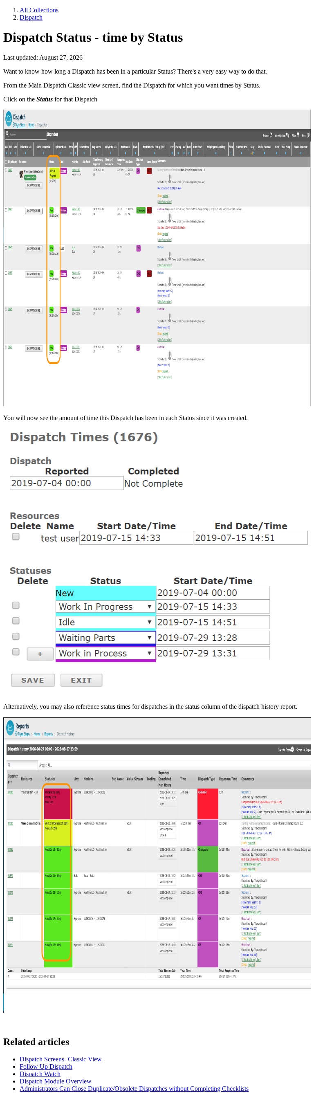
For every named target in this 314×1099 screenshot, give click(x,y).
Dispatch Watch (40, 1073)
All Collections (39, 10)
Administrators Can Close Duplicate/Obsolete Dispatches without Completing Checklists (134, 1088)
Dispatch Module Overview (56, 1081)
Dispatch (31, 17)
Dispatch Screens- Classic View (61, 1059)
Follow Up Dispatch (46, 1066)
